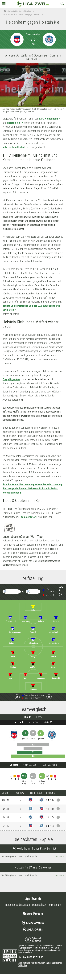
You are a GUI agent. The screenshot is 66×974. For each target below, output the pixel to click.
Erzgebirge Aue (11, 379)
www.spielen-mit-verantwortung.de (43, 950)
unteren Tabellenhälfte (15, 147)
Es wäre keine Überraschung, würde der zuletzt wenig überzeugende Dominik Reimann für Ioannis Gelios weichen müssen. (32, 488)
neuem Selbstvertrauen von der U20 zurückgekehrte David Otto (31, 307)
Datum (5, 792)
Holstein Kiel (14, 122)
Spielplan (59, 856)
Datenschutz (39, 904)
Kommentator (28, 517)
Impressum (54, 904)
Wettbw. (20, 792)
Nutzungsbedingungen (17, 904)
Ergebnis (50, 792)
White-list (22, 965)
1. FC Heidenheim (48, 118)
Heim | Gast (36, 792)
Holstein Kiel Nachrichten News (20, 11)
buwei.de (22, 950)
